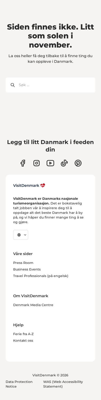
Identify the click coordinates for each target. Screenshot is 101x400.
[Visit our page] (36, 163)
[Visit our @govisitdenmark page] (64, 163)
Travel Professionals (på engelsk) (40, 276)
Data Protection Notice (19, 384)
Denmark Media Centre (33, 305)
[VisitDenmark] (29, 185)
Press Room (23, 263)
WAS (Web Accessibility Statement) (63, 384)
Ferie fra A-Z (23, 334)
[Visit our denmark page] (23, 163)
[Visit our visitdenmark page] (50, 163)
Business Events (27, 269)
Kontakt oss (23, 340)
